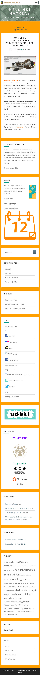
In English (20, 579)
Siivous (11, 598)
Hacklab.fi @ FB (13, 360)
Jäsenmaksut (7, 583)
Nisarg (20, 672)
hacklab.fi (9, 532)
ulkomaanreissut (16, 611)
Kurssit (11, 587)
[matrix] (8, 269)
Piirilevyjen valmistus (10, 590)
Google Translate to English (14, 304)
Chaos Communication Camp (24, 566)
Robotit (28, 594)
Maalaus (20, 587)
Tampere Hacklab (12, 608)
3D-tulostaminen (7, 562)
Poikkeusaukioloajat (26, 590)
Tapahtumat (25, 608)
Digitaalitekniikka (10, 570)
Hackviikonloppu (26, 575)
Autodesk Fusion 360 (11, 80)
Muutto (34, 587)
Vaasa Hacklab (26, 612)
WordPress (27, 670)
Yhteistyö (13, 614)
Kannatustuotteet (11, 365)
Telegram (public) (11, 282)
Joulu (27, 579)
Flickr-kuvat (13, 342)
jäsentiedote (14, 583)
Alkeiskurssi (15, 562)
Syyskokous (25, 602)
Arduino (24, 561)
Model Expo (27, 587)
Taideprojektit (9, 605)
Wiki (6, 392)
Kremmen (26, 49)
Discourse (9, 496)
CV (6, 331)
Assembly (8, 565)
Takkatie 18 (19, 605)
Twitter (11, 387)
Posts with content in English (15, 308)
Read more (7, 168)
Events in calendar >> (11, 209)
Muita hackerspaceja (27, 375)
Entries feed (9, 650)
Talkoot (26, 605)
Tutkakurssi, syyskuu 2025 (13, 513)
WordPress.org (10, 659)
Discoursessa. (19, 127)
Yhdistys (7, 614)
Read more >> (8, 199)
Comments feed (10, 655)
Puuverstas (12, 594)
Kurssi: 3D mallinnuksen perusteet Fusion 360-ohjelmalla (20, 41)
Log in (7, 646)
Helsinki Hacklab (10, 2)
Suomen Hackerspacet (15, 381)
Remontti (19, 594)
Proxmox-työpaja (11, 504)
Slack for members (11, 278)
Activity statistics (11, 326)
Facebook (11, 336)
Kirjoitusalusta (10, 370)
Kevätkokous (23, 583)
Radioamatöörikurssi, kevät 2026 (16, 508)
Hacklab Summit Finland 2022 (15, 544)
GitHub (14, 354)
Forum (10, 348)
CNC (32, 566)
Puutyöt (6, 594)
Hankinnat (9, 579)
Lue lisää (15, 168)
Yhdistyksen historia (12, 397)
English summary (11, 300)
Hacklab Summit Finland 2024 (15, 540)
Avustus (15, 566)
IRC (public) (9, 273)
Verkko (32, 611)
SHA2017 (6, 598)
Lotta (15, 587)
